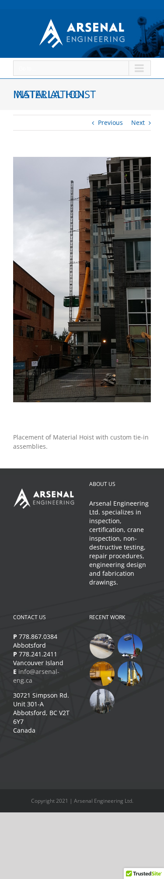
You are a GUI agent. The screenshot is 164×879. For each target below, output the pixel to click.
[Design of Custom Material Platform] (102, 674)
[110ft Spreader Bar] (102, 646)
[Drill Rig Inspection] (102, 701)
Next (138, 122)
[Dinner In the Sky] (130, 646)
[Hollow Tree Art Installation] (130, 674)
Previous (110, 122)
